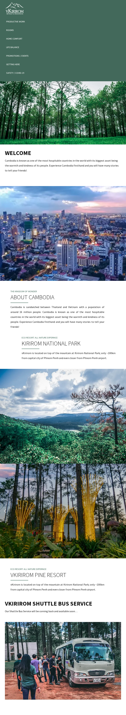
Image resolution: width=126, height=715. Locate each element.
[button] (5, 112)
